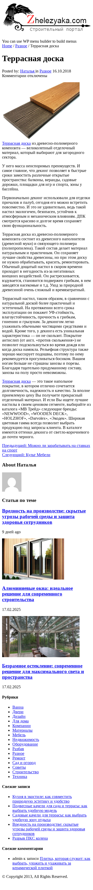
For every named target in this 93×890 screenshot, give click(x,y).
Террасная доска (16, 381)
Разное (21, 46)
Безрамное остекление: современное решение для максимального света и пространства (43, 671)
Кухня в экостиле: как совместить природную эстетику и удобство (42, 798)
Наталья (27, 71)
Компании (21, 725)
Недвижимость (25, 739)
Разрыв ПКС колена (30, 838)
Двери (18, 712)
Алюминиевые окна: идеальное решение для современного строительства (37, 593)
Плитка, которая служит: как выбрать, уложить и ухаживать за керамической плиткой (51, 863)
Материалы (22, 730)
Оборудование (25, 744)
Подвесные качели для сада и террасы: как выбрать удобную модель (49, 808)
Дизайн (19, 716)
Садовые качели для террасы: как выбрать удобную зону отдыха (49, 817)
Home (7, 46)
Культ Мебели (26, 455)
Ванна (18, 707)
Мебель (19, 735)
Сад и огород (24, 762)
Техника (19, 776)
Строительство (25, 772)
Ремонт (18, 758)
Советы (19, 767)
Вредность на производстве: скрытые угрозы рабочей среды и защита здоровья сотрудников (44, 516)
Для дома (20, 721)
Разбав (18, 749)
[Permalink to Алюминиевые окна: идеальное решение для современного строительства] (33, 578)
